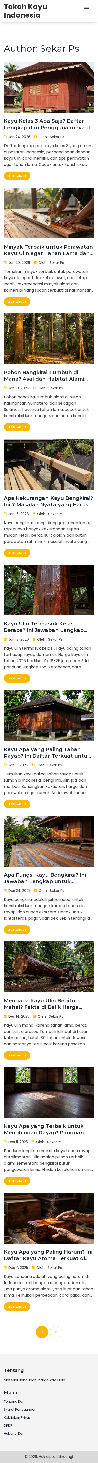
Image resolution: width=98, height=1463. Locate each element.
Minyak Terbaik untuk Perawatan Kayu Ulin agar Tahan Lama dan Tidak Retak (48, 250)
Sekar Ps (57, 136)
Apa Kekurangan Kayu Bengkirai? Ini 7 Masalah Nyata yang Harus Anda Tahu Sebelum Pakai (48, 501)
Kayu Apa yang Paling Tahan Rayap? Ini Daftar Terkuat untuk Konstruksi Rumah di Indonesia (47, 752)
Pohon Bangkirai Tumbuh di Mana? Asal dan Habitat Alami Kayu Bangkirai (44, 375)
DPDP (8, 1426)
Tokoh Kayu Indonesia (25, 11)
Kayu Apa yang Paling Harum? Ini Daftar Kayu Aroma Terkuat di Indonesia (48, 1255)
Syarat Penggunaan (20, 1410)
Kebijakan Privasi (17, 1418)
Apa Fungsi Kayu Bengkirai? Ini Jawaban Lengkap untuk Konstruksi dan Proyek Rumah (45, 878)
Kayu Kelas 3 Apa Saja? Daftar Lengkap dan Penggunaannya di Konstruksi (47, 124)
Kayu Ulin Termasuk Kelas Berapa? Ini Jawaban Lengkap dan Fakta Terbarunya (44, 627)
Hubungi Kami (15, 1434)
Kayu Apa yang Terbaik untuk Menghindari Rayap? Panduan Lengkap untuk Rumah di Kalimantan (44, 1129)
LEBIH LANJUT (17, 176)
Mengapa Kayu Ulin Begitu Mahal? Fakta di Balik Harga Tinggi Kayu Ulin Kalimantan (42, 1004)
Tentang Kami (15, 1402)
